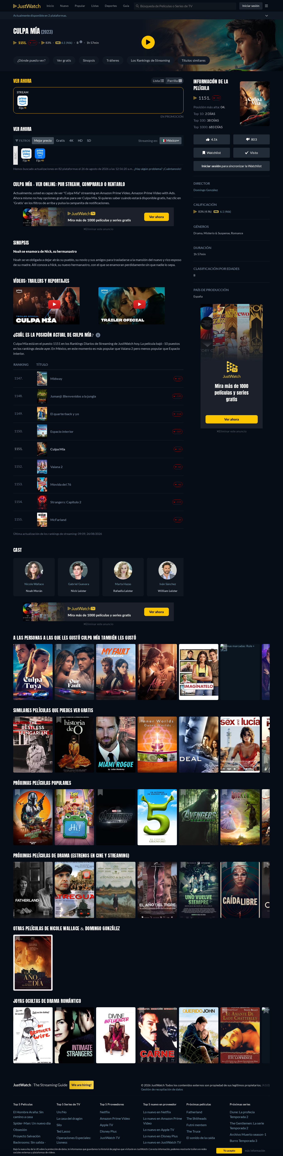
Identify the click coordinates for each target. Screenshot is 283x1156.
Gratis (60, 140)
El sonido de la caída (200, 1138)
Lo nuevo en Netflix (157, 1112)
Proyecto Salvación (26, 1136)
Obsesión (20, 1130)
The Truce (193, 1131)
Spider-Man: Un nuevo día (32, 1123)
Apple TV (106, 1125)
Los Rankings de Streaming (150, 60)
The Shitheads (196, 1118)
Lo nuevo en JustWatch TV (162, 1142)
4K (71, 140)
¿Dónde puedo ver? (31, 60)
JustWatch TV (110, 1138)
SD (89, 140)
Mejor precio (43, 140)
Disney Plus (108, 1131)
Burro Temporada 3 (243, 1141)
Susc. (15, 155)
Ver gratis (64, 60)
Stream (22, 92)
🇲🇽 (169, 140)
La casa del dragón (69, 1118)
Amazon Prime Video (115, 1118)
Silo (59, 1125)
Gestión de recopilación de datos (162, 1089)
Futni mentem (196, 1125)
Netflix (105, 1112)
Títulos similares (194, 60)
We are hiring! (81, 1085)
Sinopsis (89, 60)
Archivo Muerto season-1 (248, 1134)
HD (80, 140)
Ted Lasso (63, 1131)
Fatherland (194, 1112)
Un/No (62, 1112)
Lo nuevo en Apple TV (158, 1130)
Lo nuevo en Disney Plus (160, 1136)
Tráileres (112, 60)
